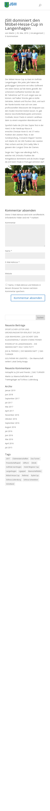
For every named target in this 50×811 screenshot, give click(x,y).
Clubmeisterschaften (20, 459)
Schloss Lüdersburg (13, 480)
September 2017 (12, 398)
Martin (11, 33)
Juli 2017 (8, 402)
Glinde (33, 463)
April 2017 (9, 411)
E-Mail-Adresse (12, 262)
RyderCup (35, 475)
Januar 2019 (10, 390)
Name (8, 251)
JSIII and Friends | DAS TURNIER (30, 372)
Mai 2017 (9, 406)
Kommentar (10, 222)
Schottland (10, 484)
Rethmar (25, 475)
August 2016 (10, 427)
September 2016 (12, 423)
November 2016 (12, 415)
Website (8, 273)
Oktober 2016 (11, 419)
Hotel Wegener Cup (31, 467)
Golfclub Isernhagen (13, 467)
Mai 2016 (9, 439)
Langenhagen (11, 471)
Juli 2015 (8, 447)
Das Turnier (35, 459)
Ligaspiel (22, 471)
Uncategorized (36, 33)
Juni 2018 (9, 394)
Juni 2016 (9, 435)
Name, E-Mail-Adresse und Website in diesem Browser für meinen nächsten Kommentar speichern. (23, 288)
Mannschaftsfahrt (34, 471)
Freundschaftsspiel (13, 463)
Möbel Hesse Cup (12, 475)
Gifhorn (26, 463)
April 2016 (9, 443)
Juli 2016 (8, 431)
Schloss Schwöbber (31, 480)
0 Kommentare (11, 36)
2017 (8, 459)
